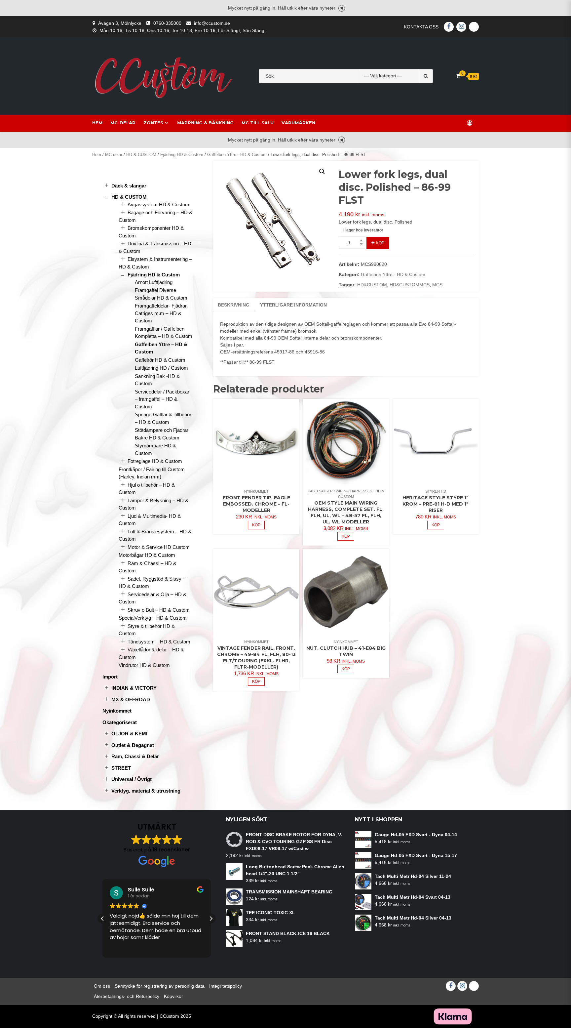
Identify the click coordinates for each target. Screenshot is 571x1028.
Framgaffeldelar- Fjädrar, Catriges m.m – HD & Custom (161, 313)
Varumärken (298, 122)
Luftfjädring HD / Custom (161, 368)
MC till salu (258, 122)
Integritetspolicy (225, 986)
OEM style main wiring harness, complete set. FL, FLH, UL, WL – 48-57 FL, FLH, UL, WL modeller (346, 512)
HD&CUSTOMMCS (410, 284)
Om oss (102, 986)
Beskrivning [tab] (233, 305)
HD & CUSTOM (141, 154)
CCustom (169, 1016)
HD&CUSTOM (372, 284)
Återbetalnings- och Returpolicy (126, 996)
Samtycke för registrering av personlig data (160, 986)
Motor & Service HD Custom (159, 547)
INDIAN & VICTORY (134, 688)
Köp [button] (256, 525)
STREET (121, 768)
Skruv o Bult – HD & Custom (159, 610)
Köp (380, 243)
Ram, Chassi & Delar (135, 756)
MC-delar (122, 122)
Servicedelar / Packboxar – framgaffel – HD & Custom (162, 399)
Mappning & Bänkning (205, 122)
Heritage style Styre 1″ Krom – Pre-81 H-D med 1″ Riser (435, 504)
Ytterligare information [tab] (293, 305)
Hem (97, 122)
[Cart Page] (458, 76)
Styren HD (435, 491)
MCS (437, 284)
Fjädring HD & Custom (181, 154)
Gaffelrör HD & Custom (160, 360)
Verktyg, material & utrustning (145, 791)
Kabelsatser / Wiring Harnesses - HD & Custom (346, 494)
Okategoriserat (119, 722)
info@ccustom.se (212, 23)
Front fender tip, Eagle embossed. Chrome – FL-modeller (256, 504)
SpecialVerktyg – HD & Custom (153, 618)
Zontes (153, 122)
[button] (322, 172)
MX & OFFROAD (130, 699)
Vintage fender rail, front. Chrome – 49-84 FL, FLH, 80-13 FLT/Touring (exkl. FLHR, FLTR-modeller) (256, 657)
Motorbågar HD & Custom (147, 555)
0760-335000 (167, 23)
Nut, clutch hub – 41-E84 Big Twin (346, 651)
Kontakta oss (421, 26)
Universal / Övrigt (131, 779)
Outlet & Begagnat (132, 745)
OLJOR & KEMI (129, 733)
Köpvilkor (173, 996)
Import (110, 676)
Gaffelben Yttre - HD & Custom (237, 154)
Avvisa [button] (341, 8)
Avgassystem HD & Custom (158, 204)
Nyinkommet (256, 491)
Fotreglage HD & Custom (155, 461)
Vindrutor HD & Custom (144, 665)
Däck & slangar (128, 185)
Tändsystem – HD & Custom (159, 641)
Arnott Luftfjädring (153, 282)
